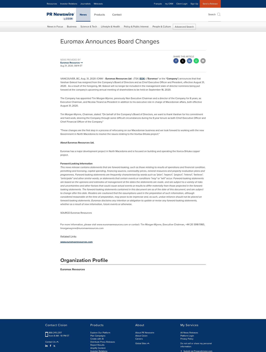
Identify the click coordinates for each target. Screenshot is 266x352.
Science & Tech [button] (89, 26)
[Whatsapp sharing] (196, 61)
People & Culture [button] (162, 26)
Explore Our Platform (100, 332)
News (83, 15)
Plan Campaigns (97, 335)
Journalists (85, 3)
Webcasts (98, 3)
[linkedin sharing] (189, 61)
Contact (116, 15)
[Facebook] (50, 345)
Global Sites (141, 343)
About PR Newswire (144, 332)
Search (212, 14)
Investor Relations (68, 3)
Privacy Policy (186, 338)
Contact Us (50, 342)
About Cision (141, 335)
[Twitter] (54, 345)
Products (99, 15)
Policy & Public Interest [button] (136, 26)
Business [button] (72, 26)
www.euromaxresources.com (76, 242)
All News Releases (189, 332)
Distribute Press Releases (102, 342)
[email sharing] (203, 61)
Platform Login (187, 335)
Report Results (97, 345)
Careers (139, 338)
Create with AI (97, 338)
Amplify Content (97, 348)
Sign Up (194, 3)
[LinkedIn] (46, 345)
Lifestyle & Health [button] (110, 26)
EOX (142, 78)
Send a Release (210, 3)
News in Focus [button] (55, 26)
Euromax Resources (72, 269)
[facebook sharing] (176, 61)
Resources (52, 3)
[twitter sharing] (182, 61)
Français (158, 3)
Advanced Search (184, 26)
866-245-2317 (55, 332)
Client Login (181, 3)
